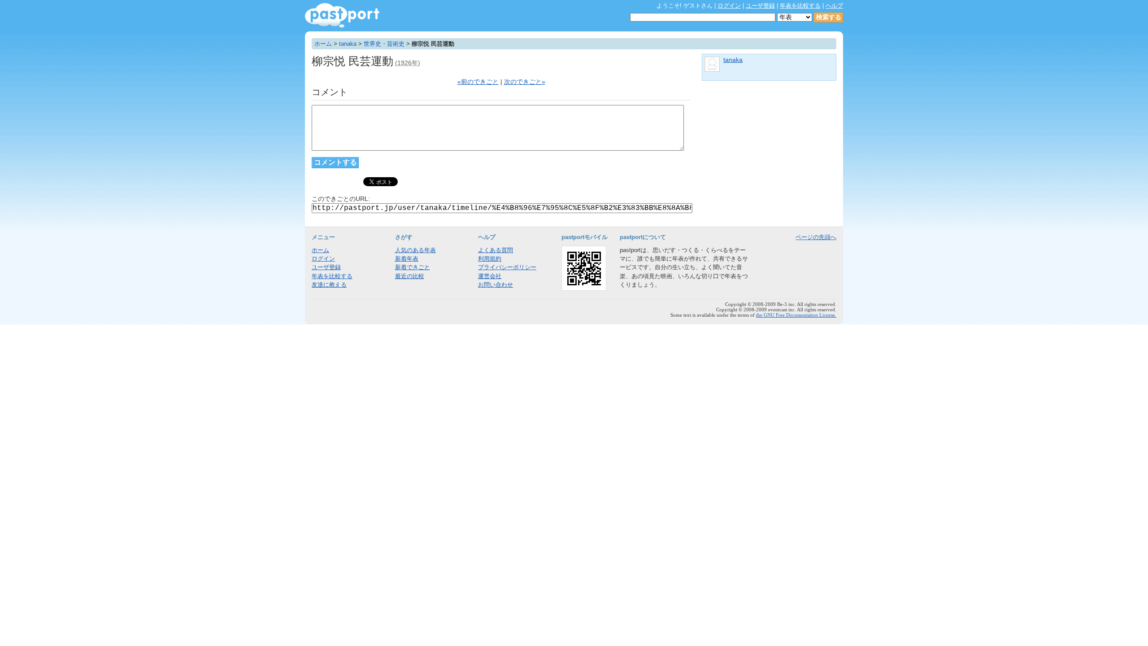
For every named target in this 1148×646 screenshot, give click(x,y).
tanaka (348, 43)
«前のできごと (478, 82)
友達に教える (329, 284)
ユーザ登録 (760, 5)
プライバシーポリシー (507, 267)
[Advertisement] (769, 146)
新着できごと (412, 267)
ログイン (729, 5)
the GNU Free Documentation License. (796, 315)
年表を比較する (800, 5)
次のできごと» (524, 82)
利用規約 (489, 258)
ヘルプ (834, 5)
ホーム (323, 43)
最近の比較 (409, 276)
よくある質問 (495, 250)
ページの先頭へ (816, 237)
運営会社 (489, 276)
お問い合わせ (495, 284)
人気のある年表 (415, 250)
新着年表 (406, 258)
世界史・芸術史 (384, 43)
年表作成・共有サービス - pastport (342, 15)
